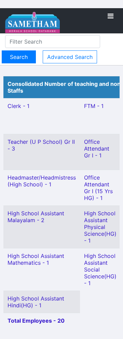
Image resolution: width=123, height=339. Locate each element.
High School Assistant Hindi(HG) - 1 (36, 302)
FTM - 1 (94, 106)
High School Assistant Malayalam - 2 (36, 217)
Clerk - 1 (18, 106)
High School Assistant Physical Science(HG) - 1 (100, 227)
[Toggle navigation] (110, 16)
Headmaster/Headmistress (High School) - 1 (42, 181)
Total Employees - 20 (36, 320)
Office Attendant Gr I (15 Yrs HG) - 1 (98, 187)
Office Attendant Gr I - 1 (96, 148)
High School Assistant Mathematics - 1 (36, 259)
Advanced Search (70, 56)
